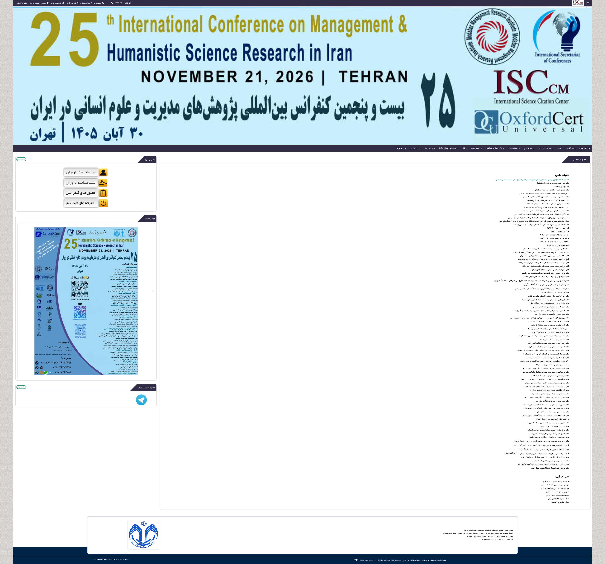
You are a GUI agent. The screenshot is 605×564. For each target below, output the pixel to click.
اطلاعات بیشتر (21, 159)
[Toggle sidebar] (588, 3)
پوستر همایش (150, 218)
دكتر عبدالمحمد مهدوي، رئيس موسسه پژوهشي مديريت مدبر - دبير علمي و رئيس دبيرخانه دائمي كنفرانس (532, 179)
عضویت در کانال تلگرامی (146, 387)
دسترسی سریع (150, 159)
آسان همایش (114, 559)
